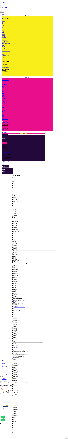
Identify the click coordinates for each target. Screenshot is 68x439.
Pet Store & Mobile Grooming (7, 7)
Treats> (3, 48)
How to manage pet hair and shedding (5, 70)
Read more (14, 301)
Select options (15, 306)
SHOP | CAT (27, 77)
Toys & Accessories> (6, 51)
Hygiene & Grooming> (6, 43)
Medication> (4, 40)
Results (1, 11)
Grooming (1, 364)
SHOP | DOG (27, 15)
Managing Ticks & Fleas (5, 61)
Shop (0, 358)
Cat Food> (4, 81)
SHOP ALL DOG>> (5, 18)
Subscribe (26, 382)
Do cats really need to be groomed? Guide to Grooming (5, 125)
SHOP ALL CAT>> (5, 80)
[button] (35, 14)
